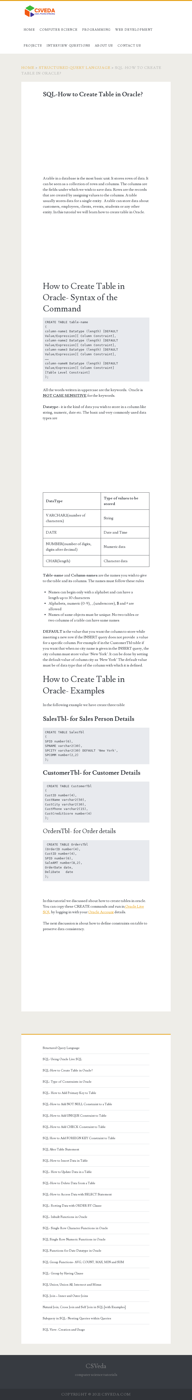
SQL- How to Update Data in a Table (67, 1172)
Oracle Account (101, 912)
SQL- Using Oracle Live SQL (62, 1059)
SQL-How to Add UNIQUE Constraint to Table (75, 1116)
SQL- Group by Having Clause (63, 1273)
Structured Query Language (75, 67)
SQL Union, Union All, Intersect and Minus (72, 1285)
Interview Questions (68, 46)
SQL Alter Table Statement (61, 1149)
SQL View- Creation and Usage (64, 1330)
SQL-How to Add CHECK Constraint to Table (74, 1127)
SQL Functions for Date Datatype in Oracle (72, 1251)
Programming (96, 30)
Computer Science (59, 30)
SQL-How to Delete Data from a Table (69, 1183)
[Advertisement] (96, 137)
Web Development (134, 30)
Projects (33, 46)
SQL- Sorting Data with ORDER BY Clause (72, 1206)
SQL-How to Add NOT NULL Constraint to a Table (77, 1104)
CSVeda (96, 1366)
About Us (104, 46)
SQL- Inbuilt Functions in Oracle (65, 1217)
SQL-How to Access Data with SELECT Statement (77, 1194)
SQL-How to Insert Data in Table (65, 1161)
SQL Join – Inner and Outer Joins (65, 1296)
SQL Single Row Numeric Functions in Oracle (74, 1239)
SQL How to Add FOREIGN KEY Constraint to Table (79, 1138)
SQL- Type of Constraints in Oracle (67, 1082)
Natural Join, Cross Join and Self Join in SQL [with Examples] (84, 1307)
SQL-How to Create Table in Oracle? (68, 1070)
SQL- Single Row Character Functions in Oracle (75, 1228)
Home (29, 30)
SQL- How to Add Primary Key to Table (69, 1093)
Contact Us (129, 46)
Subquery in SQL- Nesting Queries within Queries (77, 1318)
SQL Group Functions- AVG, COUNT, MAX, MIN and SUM (83, 1262)
